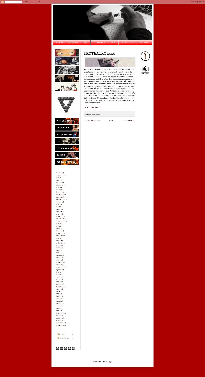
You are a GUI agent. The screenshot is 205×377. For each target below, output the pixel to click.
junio (58, 207)
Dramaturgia (99, 42)
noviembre (60, 194)
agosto (58, 202)
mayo (58, 180)
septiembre (60, 175)
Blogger (109, 362)
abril (57, 253)
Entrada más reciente (92, 120)
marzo (58, 190)
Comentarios (64, 338)
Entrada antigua (128, 120)
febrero (58, 173)
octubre (59, 182)
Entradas (62, 334)
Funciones (143, 42)
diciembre (59, 216)
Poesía (85, 42)
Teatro (112, 42)
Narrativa (73, 42)
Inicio (111, 120)
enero (58, 214)
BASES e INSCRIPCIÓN (92, 107)
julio (57, 178)
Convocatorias (95, 114)
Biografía (59, 42)
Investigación (127, 42)
